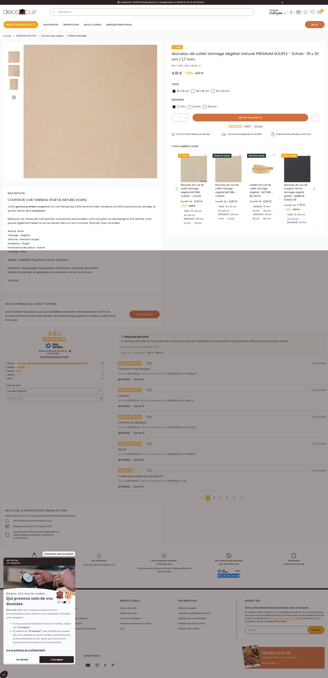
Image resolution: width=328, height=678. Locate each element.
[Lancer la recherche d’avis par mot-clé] (101, 398)
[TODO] (157, 346)
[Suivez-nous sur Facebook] (105, 665)
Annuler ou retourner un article (135, 623)
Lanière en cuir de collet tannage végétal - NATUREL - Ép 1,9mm (261, 190)
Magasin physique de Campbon (79, 628)
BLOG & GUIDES (92, 24)
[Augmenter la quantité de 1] (187, 117)
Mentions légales (187, 608)
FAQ (122, 628)
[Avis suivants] (241, 498)
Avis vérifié (320, 363)
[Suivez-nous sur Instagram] (97, 665)
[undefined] (70, 351)
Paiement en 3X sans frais (191, 623)
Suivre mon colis (128, 613)
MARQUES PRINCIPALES (119, 24)
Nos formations (70, 608)
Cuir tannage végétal (52, 35)
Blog (315, 24)
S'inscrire (315, 629)
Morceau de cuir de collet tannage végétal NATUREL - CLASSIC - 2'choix (192, 190)
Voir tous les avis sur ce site (54, 357)
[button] (291, 13)
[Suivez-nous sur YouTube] (88, 665)
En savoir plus (145, 314)
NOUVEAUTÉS (50, 24)
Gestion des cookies (188, 628)
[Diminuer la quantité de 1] (174, 117)
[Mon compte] (305, 12)
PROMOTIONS (71, 24)
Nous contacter (128, 608)
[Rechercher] (54, 12)
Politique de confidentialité (192, 618)
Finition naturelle (77, 35)
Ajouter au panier (249, 117)
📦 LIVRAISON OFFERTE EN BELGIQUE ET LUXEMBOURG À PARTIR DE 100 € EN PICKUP (160, 2)
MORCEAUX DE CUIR (26, 35)
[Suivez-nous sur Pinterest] (113, 665)
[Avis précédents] (202, 497)
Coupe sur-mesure (71, 623)
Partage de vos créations (75, 618)
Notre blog (67, 613)
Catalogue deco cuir (276, 653)
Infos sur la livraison (130, 618)
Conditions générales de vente (194, 613)
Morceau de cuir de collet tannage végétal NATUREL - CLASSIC (226, 190)
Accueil (7, 35)
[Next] (14, 97)
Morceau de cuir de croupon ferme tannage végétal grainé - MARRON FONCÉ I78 (295, 192)
